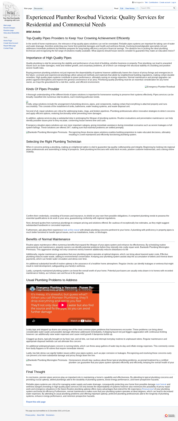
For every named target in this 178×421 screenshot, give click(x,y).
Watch (137, 7)
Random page (9, 30)
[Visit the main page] (11, 10)
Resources (147, 389)
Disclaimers (50, 415)
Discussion (38, 8)
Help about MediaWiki (11, 33)
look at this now (70, 230)
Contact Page (8, 48)
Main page (28, 8)
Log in (173, 2)
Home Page (8, 41)
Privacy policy (30, 415)
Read (116, 8)
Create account (164, 2)
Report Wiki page (10, 46)
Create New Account (11, 43)
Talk (146, 2)
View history (130, 8)
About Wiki (40, 415)
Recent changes (9, 28)
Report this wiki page (36, 402)
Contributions (153, 2)
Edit (121, 8)
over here (160, 384)
